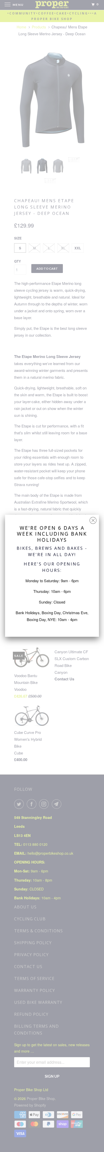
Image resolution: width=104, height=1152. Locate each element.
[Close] (93, 519)
